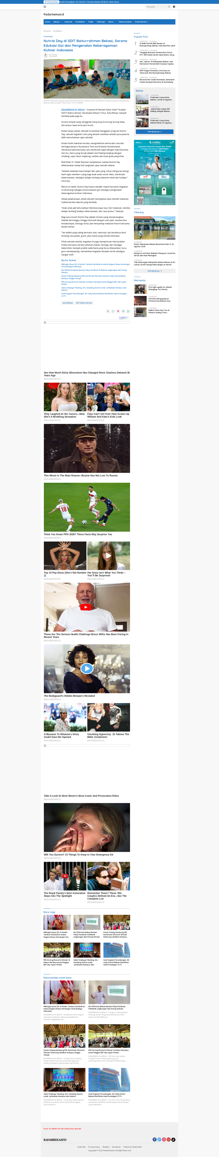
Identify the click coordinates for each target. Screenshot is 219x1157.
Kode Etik (81, 1147)
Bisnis (110, 22)
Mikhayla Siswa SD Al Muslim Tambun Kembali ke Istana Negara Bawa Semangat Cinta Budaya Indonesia (95, 265)
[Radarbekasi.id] (55, 1139)
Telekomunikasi (125, 22)
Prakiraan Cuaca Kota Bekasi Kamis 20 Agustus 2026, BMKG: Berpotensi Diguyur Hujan (161, 122)
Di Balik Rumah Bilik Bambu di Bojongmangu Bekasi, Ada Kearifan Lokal (157, 44)
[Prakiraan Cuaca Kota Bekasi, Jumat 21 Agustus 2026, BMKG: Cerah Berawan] (142, 99)
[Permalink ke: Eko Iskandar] (46, 55)
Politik (90, 22)
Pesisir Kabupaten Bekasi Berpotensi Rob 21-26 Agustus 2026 (154, 245)
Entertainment (141, 22)
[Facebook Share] (108, 311)
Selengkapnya (154, 132)
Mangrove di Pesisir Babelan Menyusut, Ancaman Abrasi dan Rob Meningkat (154, 254)
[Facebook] (155, 1139)
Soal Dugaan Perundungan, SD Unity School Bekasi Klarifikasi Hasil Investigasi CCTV (94, 294)
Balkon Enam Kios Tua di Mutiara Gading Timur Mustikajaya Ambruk (159, 311)
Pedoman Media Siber (133, 1147)
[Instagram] (164, 1139)
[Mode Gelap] (174, 7)
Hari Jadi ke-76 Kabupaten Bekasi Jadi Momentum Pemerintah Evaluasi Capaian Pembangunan (157, 63)
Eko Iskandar (53, 55)
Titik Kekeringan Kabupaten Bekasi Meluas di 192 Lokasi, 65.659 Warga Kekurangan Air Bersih (154, 263)
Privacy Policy (94, 1147)
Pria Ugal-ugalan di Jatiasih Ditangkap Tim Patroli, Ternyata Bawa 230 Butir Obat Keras (161, 288)
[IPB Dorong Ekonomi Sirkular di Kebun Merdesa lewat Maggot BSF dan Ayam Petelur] (57, 950)
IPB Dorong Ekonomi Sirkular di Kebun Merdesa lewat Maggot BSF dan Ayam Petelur (93, 283)
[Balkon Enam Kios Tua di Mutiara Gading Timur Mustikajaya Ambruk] (140, 312)
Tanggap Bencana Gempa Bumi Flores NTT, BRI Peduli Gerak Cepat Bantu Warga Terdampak (157, 53)
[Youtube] (169, 1139)
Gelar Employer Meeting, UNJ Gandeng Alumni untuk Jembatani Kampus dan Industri (93, 289)
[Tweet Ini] (113, 311)
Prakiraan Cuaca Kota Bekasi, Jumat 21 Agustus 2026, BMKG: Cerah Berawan (161, 98)
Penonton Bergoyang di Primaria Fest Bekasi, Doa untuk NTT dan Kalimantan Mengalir (160, 300)
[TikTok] (173, 1140)
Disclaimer (116, 1147)
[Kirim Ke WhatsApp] (128, 311)
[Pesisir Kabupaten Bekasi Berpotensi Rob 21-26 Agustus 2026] (154, 228)
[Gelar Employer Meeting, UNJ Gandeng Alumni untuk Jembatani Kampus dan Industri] (87, 950)
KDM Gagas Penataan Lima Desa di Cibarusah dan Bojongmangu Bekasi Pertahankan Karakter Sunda (155, 72)
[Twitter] (159, 1139)
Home (47, 22)
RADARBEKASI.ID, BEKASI (73, 109)
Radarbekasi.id (54, 14)
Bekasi (56, 22)
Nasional (68, 22)
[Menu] (45, 7)
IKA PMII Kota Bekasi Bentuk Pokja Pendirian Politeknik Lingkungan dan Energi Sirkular (94, 271)
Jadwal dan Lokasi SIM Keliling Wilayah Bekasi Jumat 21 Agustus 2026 (160, 110)
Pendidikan (80, 22)
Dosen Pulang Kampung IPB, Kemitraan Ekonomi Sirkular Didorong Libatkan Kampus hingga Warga (93, 277)
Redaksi (106, 1147)
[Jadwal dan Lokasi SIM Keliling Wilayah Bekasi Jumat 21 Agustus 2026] (142, 111)
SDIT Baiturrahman (84, 303)
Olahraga (101, 22)
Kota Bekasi (68, 303)
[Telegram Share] (123, 311)
